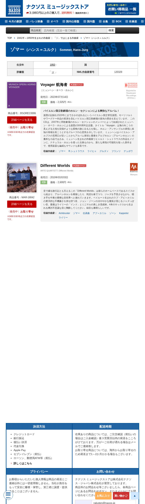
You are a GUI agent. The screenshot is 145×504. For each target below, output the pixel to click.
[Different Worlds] (21, 178)
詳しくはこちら (23, 463)
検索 (111, 30)
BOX (118, 21)
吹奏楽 (133, 21)
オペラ (55, 21)
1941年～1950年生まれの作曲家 (33, 38)
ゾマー (97, 38)
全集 (105, 21)
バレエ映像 (36, 21)
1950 (52, 64)
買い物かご (121, 495)
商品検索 (36, 30)
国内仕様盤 (72, 21)
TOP (9, 38)
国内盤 (91, 21)
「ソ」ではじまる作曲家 (66, 38)
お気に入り (103, 495)
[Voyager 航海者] (21, 95)
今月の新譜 (15, 21)
